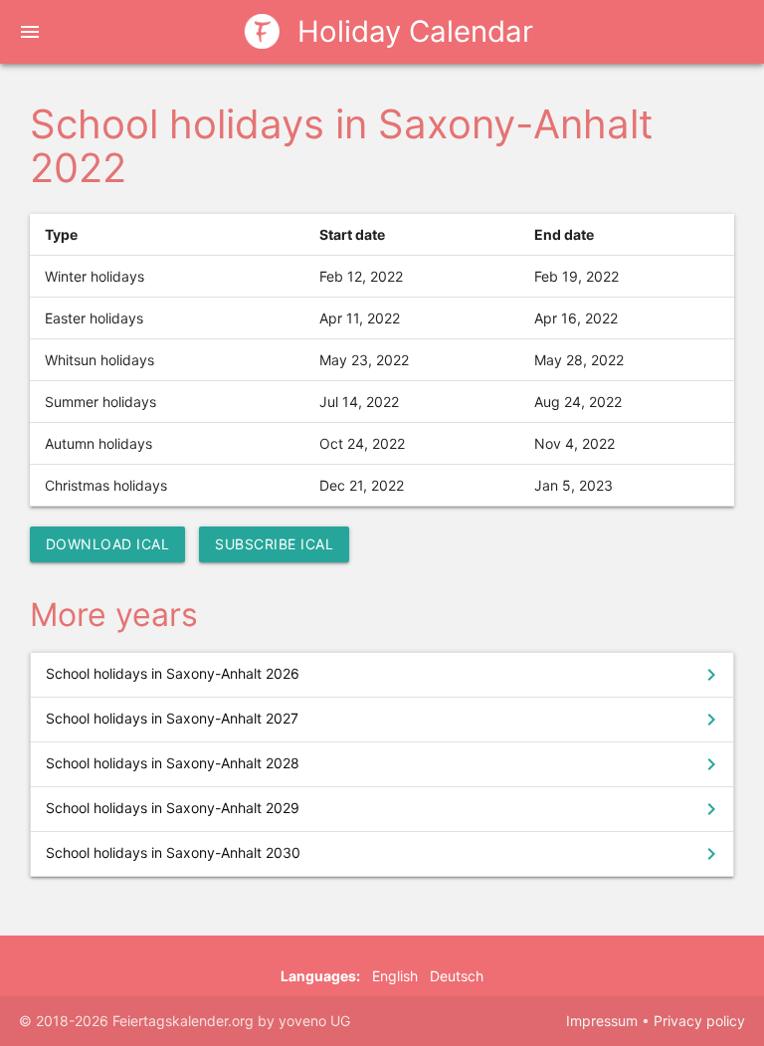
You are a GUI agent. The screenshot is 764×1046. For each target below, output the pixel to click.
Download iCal (108, 543)
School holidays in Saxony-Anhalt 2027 (385, 720)
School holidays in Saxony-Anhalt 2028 (385, 764)
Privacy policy (699, 1020)
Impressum (602, 1020)
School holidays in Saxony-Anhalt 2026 (385, 675)
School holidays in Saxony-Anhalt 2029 (385, 809)
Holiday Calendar (411, 31)
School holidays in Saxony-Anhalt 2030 (385, 854)
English (395, 975)
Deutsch (456, 975)
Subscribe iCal (274, 543)
